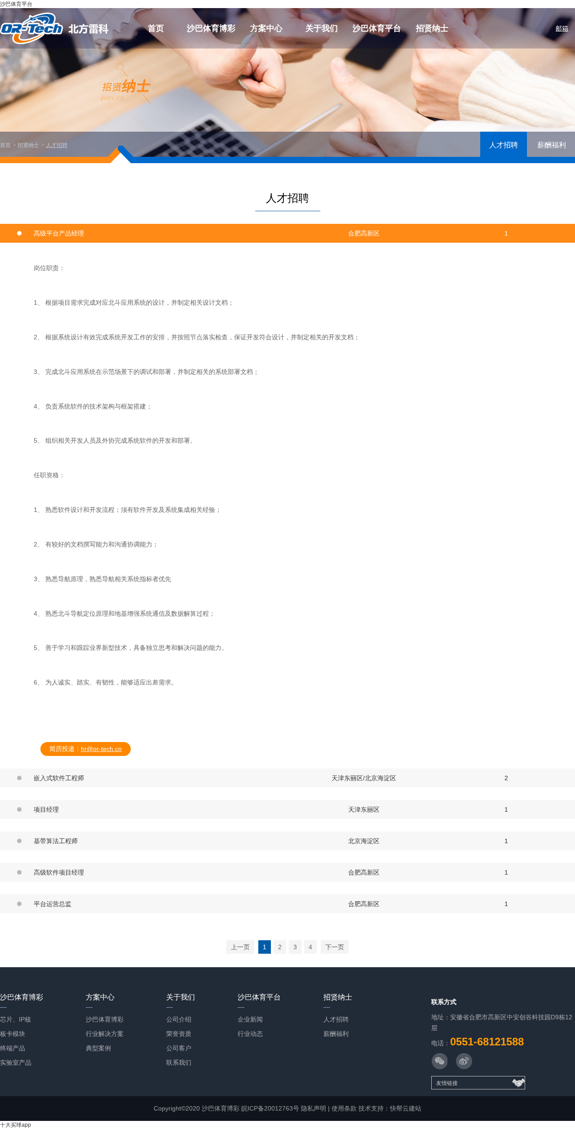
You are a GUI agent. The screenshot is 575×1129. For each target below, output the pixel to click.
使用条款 (344, 1108)
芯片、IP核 (15, 1019)
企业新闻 (250, 1019)
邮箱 (562, 28)
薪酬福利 (551, 145)
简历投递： (85, 748)
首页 (156, 28)
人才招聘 (56, 145)
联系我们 (178, 1062)
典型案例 (98, 1048)
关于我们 (321, 28)
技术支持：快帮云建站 (389, 1108)
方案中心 (266, 28)
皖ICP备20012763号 (270, 1108)
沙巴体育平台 (16, 4)
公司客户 (178, 1048)
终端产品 (12, 1048)
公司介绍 (178, 1019)
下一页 (334, 947)
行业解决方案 (105, 1033)
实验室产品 (15, 1062)
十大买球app (15, 1125)
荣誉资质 (178, 1033)
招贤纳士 (432, 28)
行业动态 (250, 1033)
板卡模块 (12, 1033)
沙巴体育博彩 (211, 28)
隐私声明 (313, 1108)
